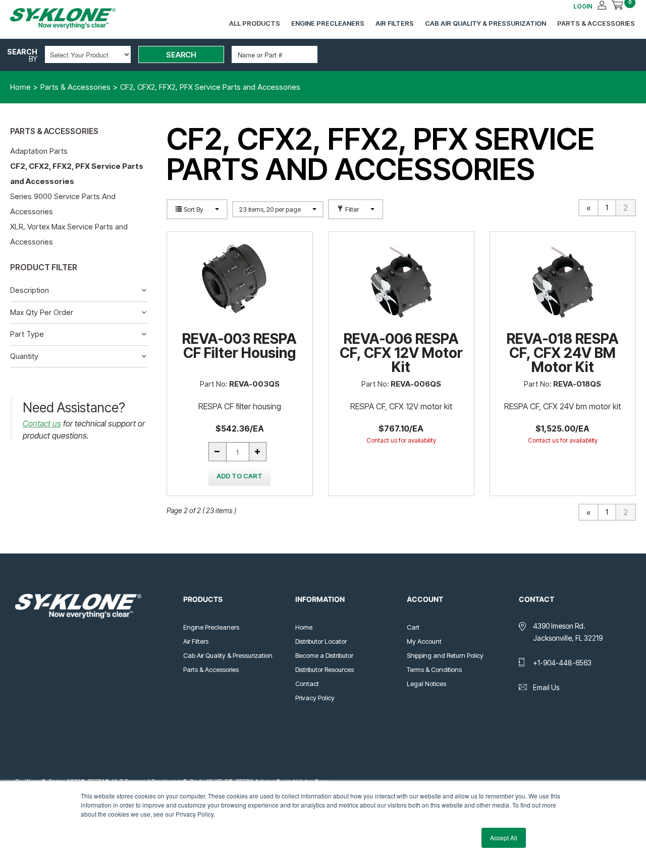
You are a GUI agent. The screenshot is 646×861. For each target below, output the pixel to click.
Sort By (193, 209)
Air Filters (394, 23)
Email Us (546, 687)
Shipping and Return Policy (445, 655)
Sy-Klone (73, 18)
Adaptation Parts (39, 151)
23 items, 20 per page (270, 209)
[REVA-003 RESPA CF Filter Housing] (239, 282)
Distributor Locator (321, 641)
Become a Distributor (324, 655)
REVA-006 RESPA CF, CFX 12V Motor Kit (401, 353)
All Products (254, 23)
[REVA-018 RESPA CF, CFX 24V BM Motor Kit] (562, 282)
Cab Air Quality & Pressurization (485, 23)
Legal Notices (426, 684)
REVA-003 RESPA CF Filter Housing (239, 345)
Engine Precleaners (327, 23)
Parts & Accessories (596, 23)
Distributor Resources (324, 669)
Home (303, 627)
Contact (307, 684)
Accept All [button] (503, 837)
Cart (413, 627)
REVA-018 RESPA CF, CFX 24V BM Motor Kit (563, 353)
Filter (352, 209)
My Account (424, 641)
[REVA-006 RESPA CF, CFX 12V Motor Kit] (401, 282)
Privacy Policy (315, 698)
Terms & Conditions (434, 669)
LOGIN (583, 6)
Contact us (42, 423)
